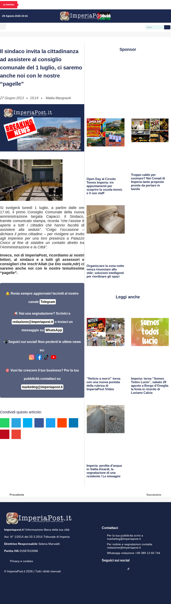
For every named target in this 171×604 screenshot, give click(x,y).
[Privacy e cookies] (6, 558)
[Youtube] (154, 16)
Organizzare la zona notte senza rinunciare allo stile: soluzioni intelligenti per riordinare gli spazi (105, 271)
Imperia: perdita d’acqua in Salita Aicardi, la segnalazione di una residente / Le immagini (104, 471)
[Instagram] (148, 16)
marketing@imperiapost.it (42, 387)
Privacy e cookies (21, 561)
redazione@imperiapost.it (33, 322)
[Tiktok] (166, 16)
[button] (3, 26)
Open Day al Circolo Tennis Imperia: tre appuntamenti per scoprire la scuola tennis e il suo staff (104, 186)
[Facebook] (142, 16)
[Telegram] (160, 16)
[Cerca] (167, 27)
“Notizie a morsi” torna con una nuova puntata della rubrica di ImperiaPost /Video (103, 384)
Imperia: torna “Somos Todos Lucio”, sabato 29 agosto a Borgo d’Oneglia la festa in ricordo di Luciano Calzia (149, 385)
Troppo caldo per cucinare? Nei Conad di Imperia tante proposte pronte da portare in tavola (148, 182)
